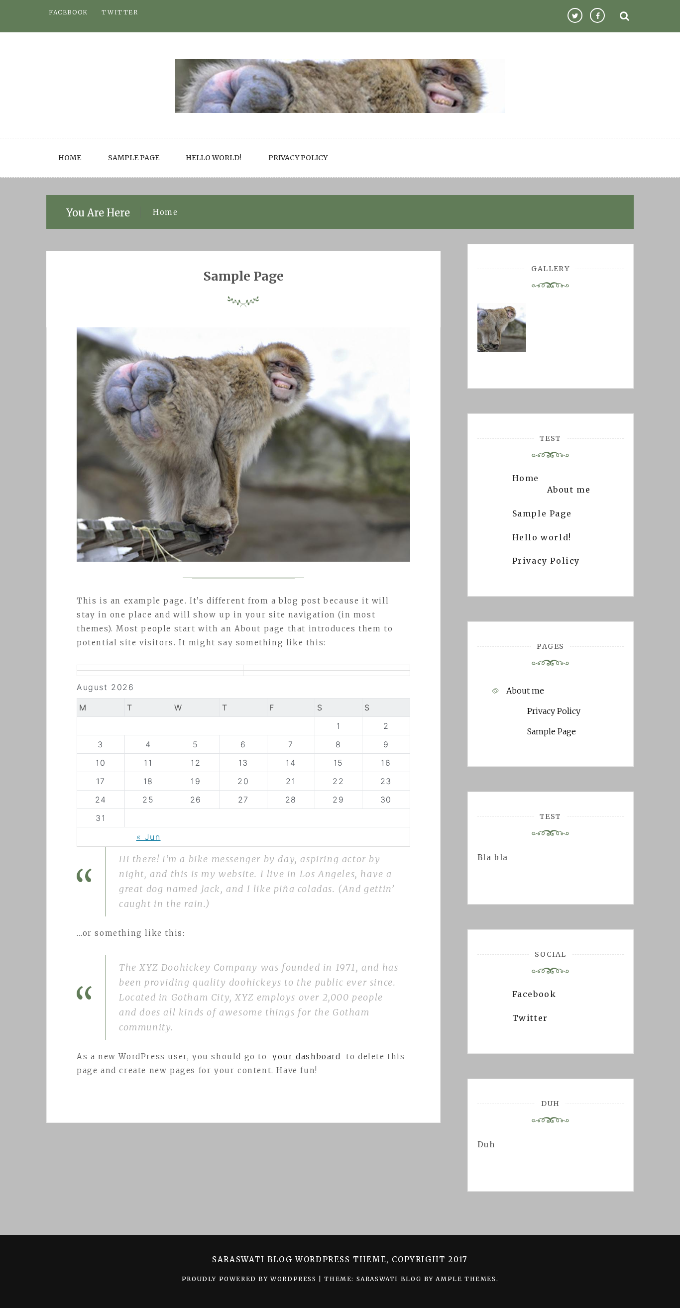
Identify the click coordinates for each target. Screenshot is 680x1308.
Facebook (68, 12)
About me (569, 490)
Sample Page (133, 157)
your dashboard (306, 1056)
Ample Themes (466, 1279)
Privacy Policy (298, 157)
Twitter (120, 12)
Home (69, 157)
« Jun (148, 837)
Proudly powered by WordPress (250, 1279)
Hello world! (213, 157)
